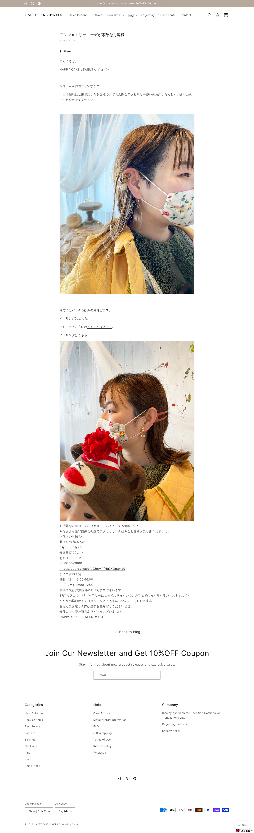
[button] (79, 15)
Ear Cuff (30, 733)
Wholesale (100, 752)
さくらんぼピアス (99, 327)
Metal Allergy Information (109, 720)
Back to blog (129, 632)
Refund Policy (102, 746)
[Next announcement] (167, 3)
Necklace (31, 746)
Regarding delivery (174, 724)
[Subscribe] (156, 675)
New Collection (34, 713)
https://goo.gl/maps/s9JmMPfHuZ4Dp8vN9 (92, 568)
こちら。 (84, 318)
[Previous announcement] (87, 3)
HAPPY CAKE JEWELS (46, 824)
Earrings (30, 739)
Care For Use (101, 713)
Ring (27, 752)
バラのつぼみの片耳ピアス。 (92, 310)
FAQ (96, 726)
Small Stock (32, 765)
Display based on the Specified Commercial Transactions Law (191, 715)
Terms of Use (102, 739)
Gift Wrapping (102, 733)
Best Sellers (32, 726)
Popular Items (34, 720)
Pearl (28, 759)
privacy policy (171, 730)
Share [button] (67, 51)
